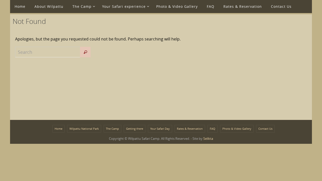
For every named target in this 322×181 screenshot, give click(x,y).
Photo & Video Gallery (236, 128)
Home (58, 128)
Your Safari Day (160, 128)
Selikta (208, 138)
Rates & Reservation (190, 128)
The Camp (112, 128)
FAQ (212, 128)
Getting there (134, 128)
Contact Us (265, 128)
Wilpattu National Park (84, 128)
